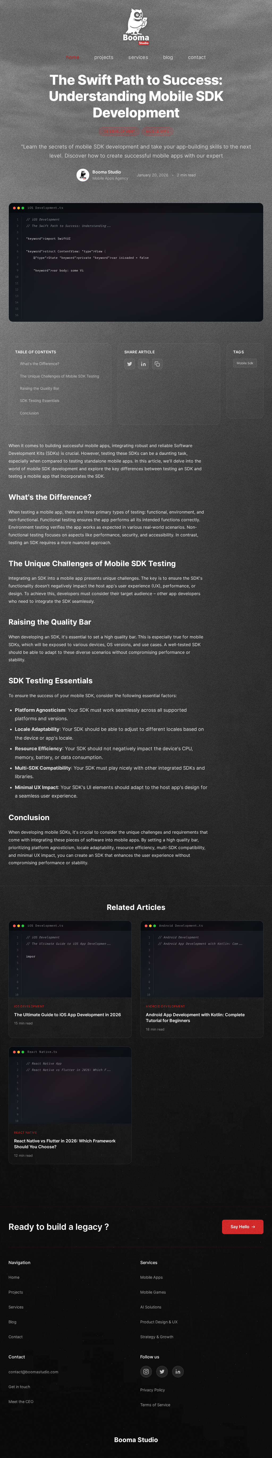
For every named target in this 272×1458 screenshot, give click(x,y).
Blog (12, 1322)
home (72, 57)
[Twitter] (162, 1372)
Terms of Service (155, 1404)
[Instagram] (146, 1372)
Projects (15, 1292)
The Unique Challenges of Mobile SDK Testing (59, 376)
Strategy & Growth (156, 1336)
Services (16, 1307)
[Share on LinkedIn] (143, 364)
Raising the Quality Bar (39, 388)
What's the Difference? (39, 363)
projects (103, 57)
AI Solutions (151, 1307)
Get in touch (19, 1386)
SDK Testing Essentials (39, 400)
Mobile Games (153, 1292)
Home (13, 1277)
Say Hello (240, 1226)
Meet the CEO (20, 1401)
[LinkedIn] (178, 1372)
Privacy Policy (152, 1390)
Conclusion (29, 413)
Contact (15, 1336)
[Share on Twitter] (129, 364)
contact (197, 57)
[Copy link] (157, 364)
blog (168, 57)
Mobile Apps (151, 1277)
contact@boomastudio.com (33, 1372)
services (138, 57)
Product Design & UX (158, 1322)
